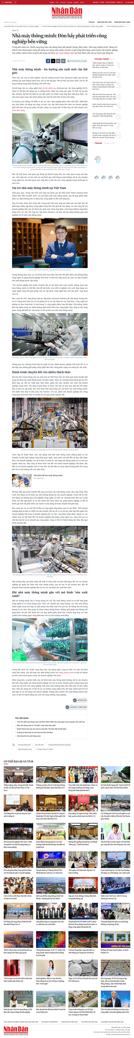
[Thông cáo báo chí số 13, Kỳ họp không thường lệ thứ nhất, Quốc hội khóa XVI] (51, 774)
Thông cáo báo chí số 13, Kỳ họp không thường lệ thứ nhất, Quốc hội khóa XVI (104, 75)
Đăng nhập (130, 2)
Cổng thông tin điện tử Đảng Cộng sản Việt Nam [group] (21, 1022)
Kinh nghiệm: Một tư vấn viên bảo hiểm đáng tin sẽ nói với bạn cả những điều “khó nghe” (50, 981)
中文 (57, 2)
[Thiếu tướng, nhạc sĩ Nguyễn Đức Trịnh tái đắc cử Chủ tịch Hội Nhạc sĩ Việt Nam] (18, 774)
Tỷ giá (106, 143)
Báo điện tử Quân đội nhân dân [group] (112, 1022)
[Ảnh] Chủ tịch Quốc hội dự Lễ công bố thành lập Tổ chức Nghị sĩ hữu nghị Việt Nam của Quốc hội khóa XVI (50, 816)
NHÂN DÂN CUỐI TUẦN (104, 22)
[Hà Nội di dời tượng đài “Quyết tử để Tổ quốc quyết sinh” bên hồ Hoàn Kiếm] (115, 774)
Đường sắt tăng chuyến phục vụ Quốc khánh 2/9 (115, 951)
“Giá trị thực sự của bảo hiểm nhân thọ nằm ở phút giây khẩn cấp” (18, 979)
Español (76, 2)
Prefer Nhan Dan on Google (78, 61)
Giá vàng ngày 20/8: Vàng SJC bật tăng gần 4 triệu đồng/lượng (104, 115)
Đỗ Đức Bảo (82, 700)
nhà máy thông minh (24, 745)
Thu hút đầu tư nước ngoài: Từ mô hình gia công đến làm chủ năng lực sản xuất (115, 843)
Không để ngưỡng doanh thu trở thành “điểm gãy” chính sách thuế (82, 843)
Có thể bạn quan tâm (18, 761)
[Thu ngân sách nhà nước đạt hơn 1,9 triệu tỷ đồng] (83, 859)
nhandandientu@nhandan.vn (120, 1034)
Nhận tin (120, 2)
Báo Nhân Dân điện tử (67, 13)
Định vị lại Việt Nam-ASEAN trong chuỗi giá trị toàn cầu (114, 897)
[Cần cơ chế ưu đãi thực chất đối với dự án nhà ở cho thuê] (18, 885)
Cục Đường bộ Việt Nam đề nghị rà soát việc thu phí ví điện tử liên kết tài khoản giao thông (115, 816)
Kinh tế (15, 30)
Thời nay (91, 22)
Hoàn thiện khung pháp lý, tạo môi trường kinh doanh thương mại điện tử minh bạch (50, 844)
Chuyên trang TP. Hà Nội (45, 749)
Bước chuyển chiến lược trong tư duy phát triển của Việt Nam (104, 105)
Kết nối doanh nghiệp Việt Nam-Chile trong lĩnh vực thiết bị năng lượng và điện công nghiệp (18, 844)
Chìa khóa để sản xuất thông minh (48, 475)
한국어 (82, 2)
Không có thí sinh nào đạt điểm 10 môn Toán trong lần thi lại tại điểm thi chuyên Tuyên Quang (104, 135)
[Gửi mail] (58, 61)
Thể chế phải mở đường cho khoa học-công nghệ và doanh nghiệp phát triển (115, 1010)
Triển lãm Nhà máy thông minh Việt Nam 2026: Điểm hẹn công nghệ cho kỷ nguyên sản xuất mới (51, 722)
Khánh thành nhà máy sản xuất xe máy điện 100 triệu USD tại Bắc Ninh (41, 729)
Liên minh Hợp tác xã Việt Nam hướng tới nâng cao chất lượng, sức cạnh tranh (115, 871)
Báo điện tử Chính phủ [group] (49, 1022)
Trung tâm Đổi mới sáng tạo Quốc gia (59, 745)
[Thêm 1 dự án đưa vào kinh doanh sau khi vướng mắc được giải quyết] (18, 939)
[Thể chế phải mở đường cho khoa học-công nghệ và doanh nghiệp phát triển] (115, 999)
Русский (69, 2)
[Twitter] (53, 61)
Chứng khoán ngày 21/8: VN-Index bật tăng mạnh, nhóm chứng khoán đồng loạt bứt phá (50, 952)
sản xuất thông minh (64, 53)
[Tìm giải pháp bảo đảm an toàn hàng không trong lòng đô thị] (115, 911)
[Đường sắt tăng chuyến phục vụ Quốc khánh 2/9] (115, 939)
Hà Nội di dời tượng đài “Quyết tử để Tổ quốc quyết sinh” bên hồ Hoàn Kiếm (115, 786)
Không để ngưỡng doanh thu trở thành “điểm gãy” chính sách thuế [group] (88, 26)
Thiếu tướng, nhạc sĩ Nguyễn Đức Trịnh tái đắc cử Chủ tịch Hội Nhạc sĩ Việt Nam (103, 65)
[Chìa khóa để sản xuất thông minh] (22, 480)
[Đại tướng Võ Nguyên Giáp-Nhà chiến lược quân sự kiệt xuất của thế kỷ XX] (83, 803)
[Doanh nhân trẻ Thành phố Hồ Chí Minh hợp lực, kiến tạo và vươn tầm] (51, 859)
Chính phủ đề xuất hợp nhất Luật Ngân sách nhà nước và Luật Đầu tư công (105, 125)
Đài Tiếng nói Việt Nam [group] (89, 1022)
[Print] (63, 61)
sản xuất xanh (39, 745)
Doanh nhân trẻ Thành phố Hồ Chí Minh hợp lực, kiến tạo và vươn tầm (49, 871)
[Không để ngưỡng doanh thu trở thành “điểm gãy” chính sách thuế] (83, 831)
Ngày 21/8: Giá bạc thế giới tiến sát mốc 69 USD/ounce (83, 979)
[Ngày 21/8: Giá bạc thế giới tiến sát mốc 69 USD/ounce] (83, 968)
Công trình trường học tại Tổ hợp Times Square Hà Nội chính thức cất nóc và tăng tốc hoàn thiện (81, 1012)
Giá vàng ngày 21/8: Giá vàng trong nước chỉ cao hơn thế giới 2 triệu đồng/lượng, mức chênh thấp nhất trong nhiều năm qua (114, 982)
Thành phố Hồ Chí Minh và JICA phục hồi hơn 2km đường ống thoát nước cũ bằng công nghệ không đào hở (82, 924)
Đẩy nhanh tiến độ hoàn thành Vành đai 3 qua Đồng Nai (51, 1010)
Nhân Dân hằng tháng (122, 22)
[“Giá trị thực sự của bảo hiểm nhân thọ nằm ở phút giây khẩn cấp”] (18, 968)
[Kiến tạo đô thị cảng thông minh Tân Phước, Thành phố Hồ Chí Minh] (51, 885)
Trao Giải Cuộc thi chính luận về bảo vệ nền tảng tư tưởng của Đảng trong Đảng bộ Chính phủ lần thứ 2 (104, 85)
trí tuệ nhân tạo (49, 88)
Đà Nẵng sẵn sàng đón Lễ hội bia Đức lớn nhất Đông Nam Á (17, 922)
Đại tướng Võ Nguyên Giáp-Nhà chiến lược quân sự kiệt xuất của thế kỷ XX (82, 814)
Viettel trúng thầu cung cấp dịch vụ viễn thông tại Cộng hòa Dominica (81, 951)
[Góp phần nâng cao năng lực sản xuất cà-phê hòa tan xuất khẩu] (51, 911)
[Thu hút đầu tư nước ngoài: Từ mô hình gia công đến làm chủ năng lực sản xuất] (115, 831)
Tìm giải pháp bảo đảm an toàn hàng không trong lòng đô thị (114, 922)
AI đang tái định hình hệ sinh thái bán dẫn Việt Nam (35, 732)
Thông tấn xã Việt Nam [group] (69, 1022)
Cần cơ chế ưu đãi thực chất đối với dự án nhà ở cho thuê (17, 897)
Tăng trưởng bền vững (25, 749)
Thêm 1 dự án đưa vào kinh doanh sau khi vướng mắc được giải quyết (18, 951)
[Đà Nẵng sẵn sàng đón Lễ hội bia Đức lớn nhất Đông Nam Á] (18, 911)
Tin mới (102, 2)
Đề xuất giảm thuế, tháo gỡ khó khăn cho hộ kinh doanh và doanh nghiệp (17, 871)
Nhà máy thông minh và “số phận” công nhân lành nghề (36, 725)
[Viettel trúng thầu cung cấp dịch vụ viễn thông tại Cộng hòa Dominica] (83, 939)
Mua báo (95, 2)
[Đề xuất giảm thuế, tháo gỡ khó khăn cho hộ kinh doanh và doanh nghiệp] (18, 859)
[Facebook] (48, 61)
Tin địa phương (110, 2)
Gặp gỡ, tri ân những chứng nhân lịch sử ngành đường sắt (82, 897)
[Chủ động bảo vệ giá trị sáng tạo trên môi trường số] (18, 803)
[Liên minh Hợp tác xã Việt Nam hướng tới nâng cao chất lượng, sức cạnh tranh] (115, 859)
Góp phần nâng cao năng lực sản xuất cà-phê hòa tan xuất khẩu (50, 922)
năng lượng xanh (66, 672)
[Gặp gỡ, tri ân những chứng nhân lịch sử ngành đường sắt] (83, 885)
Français (62, 2)
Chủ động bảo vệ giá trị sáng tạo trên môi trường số (17, 814)
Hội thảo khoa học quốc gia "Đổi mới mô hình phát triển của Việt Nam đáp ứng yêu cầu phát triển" (105, 96)
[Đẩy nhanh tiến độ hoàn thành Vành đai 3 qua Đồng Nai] (51, 999)
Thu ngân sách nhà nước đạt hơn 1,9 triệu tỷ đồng (81, 871)
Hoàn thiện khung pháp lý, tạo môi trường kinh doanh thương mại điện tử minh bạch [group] (34, 26)
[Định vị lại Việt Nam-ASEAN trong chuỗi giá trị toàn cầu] (115, 885)
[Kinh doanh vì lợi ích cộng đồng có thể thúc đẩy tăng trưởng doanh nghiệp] (18, 999)
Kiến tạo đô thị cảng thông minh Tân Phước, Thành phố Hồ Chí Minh (49, 897)
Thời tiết (98, 143)
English (52, 2)
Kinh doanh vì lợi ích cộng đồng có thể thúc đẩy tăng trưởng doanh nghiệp (18, 1010)
